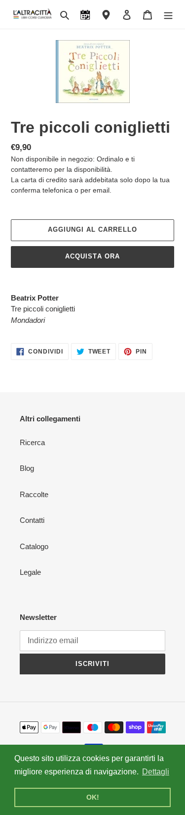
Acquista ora (92, 256)
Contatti (32, 520)
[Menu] (168, 14)
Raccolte (34, 494)
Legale (30, 572)
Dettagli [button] (155, 771)
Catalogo (34, 546)
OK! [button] (92, 797)
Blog (27, 468)
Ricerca (32, 442)
